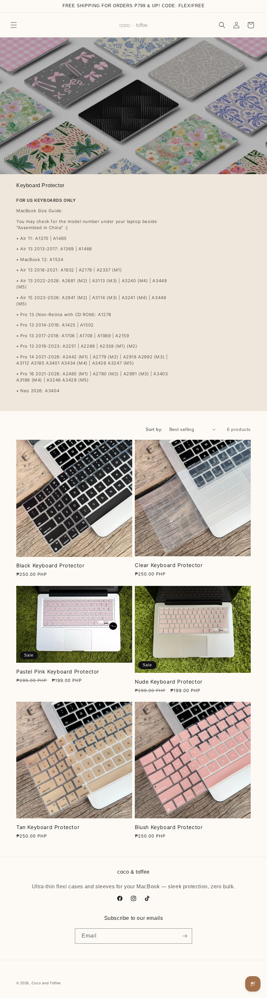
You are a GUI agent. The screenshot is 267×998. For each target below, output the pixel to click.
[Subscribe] (184, 936)
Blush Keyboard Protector (169, 827)
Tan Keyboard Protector (47, 827)
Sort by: (154, 429)
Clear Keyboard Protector (169, 565)
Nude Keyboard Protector (169, 681)
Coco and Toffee (46, 983)
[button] (14, 25)
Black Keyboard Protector (50, 565)
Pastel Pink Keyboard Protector (57, 671)
